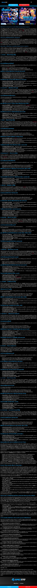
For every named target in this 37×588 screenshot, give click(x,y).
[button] (31, 2)
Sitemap (21, 583)
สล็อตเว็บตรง (21, 29)
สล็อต (23, 30)
